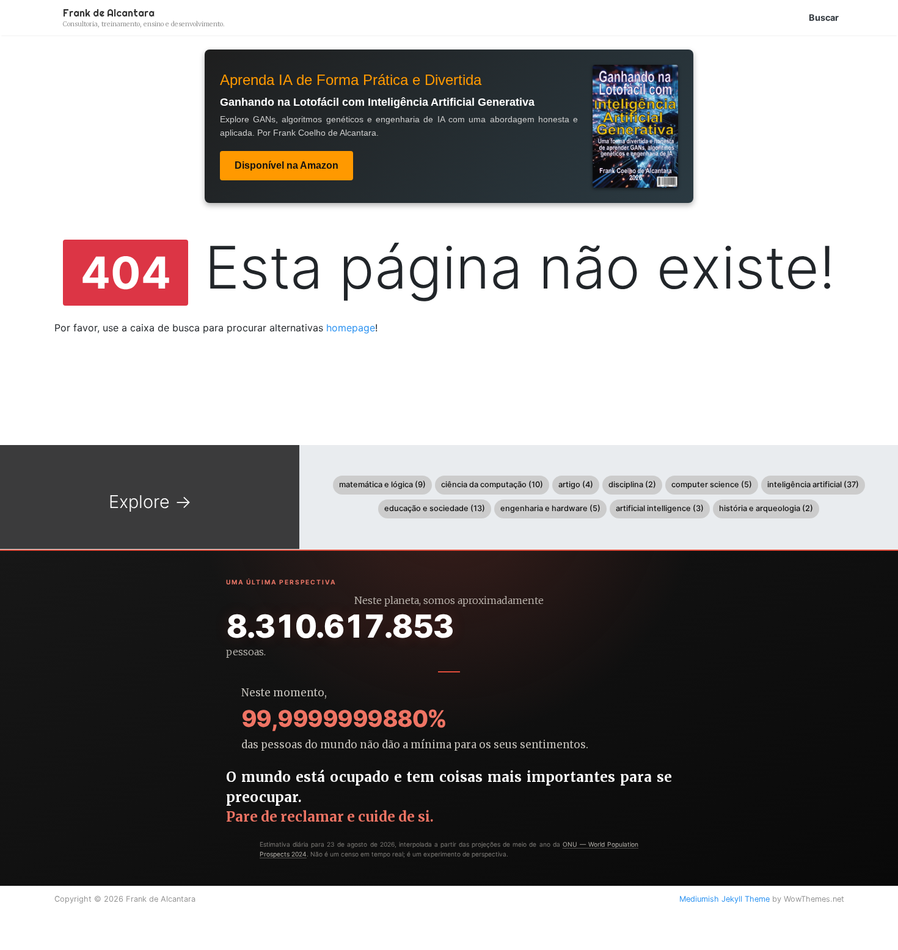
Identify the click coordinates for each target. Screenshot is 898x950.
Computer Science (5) (711, 484)
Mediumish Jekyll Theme (724, 899)
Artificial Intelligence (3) (660, 508)
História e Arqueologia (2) (766, 508)
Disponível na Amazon (286, 165)
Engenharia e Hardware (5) (550, 508)
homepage (350, 328)
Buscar (824, 17)
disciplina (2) (632, 484)
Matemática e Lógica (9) (382, 484)
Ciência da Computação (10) (492, 484)
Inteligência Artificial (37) (813, 484)
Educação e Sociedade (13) (434, 508)
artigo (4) (575, 484)
